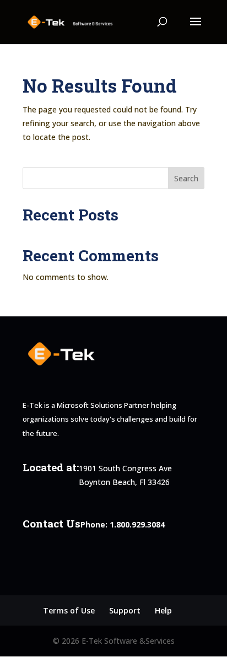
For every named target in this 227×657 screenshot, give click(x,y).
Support (124, 610)
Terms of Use (69, 610)
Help (163, 610)
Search (186, 178)
